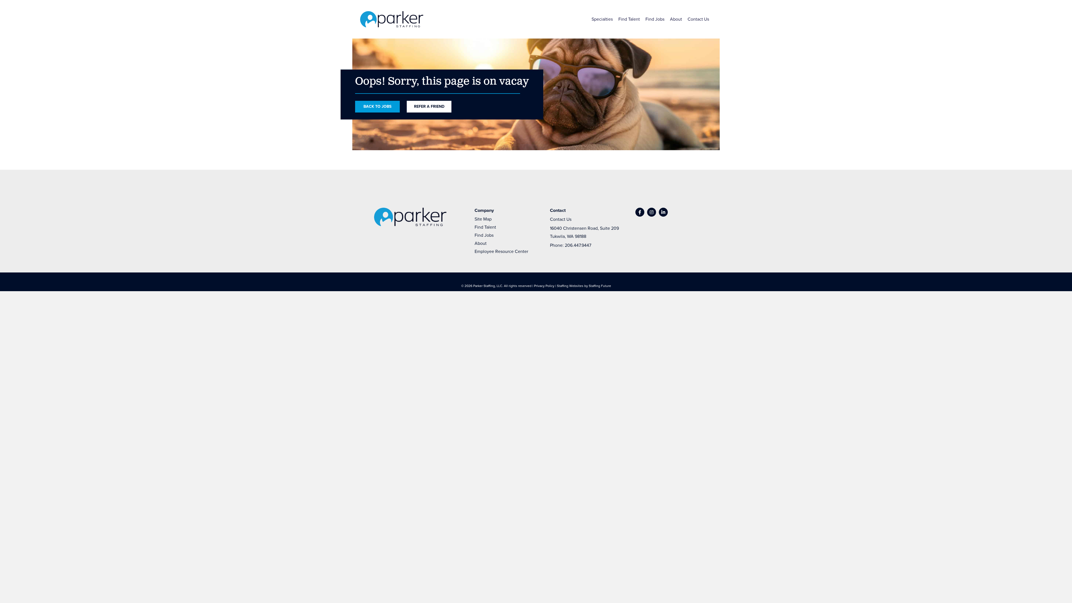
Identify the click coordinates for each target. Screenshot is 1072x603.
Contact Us (560, 219)
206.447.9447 (578, 245)
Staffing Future (600, 285)
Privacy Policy (544, 285)
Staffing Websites (570, 285)
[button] (639, 212)
